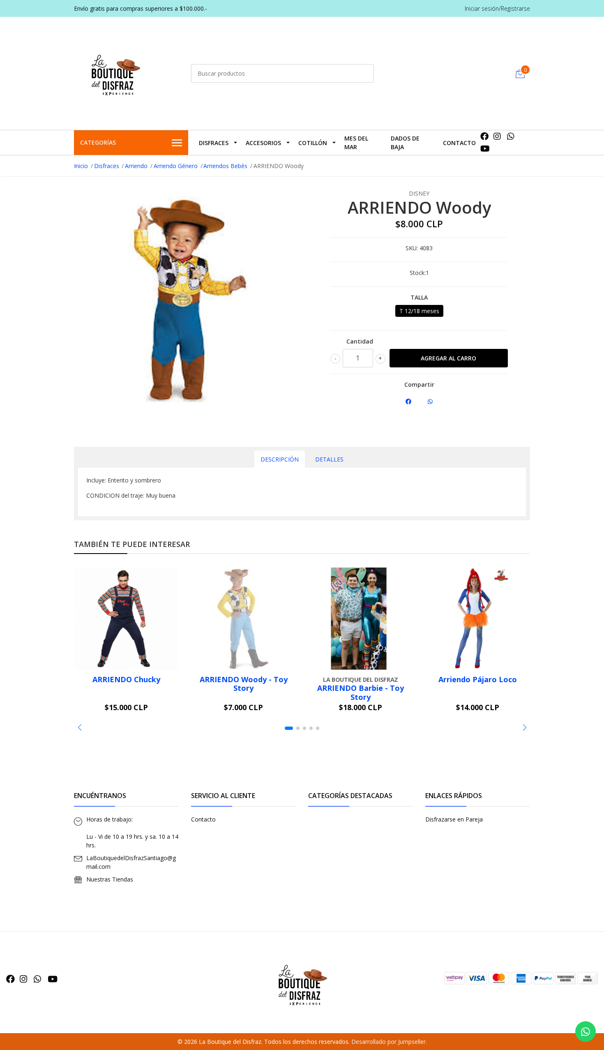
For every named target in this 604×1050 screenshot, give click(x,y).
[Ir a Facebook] (484, 136)
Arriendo (136, 166)
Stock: (418, 273)
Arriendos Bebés (225, 166)
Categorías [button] (98, 142)
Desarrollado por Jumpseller (388, 1041)
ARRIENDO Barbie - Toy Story (360, 692)
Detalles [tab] (329, 459)
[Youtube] (485, 148)
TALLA (419, 297)
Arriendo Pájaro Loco (477, 679)
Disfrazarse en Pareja (454, 819)
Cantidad (359, 341)
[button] (79, 727)
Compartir (419, 384)
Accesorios (263, 143)
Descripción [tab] (280, 459)
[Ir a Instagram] (497, 136)
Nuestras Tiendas (109, 879)
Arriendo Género (176, 166)
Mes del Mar (356, 142)
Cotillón (312, 143)
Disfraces (213, 143)
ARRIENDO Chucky (126, 679)
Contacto (459, 143)
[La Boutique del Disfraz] (115, 72)
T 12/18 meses (419, 311)
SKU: (412, 248)
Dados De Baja (405, 142)
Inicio (81, 166)
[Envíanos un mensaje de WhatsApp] (585, 1031)
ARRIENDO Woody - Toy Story (244, 683)
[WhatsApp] (511, 136)
